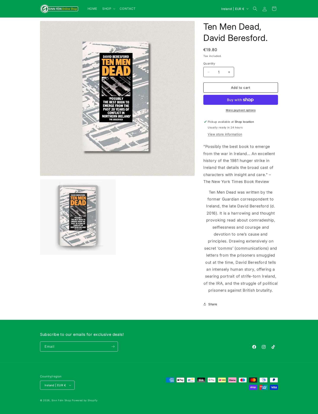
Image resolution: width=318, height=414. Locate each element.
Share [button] (212, 304)
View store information (225, 134)
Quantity (209, 63)
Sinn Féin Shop (61, 400)
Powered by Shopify (85, 400)
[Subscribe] (113, 346)
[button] (108, 8)
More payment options (240, 110)
